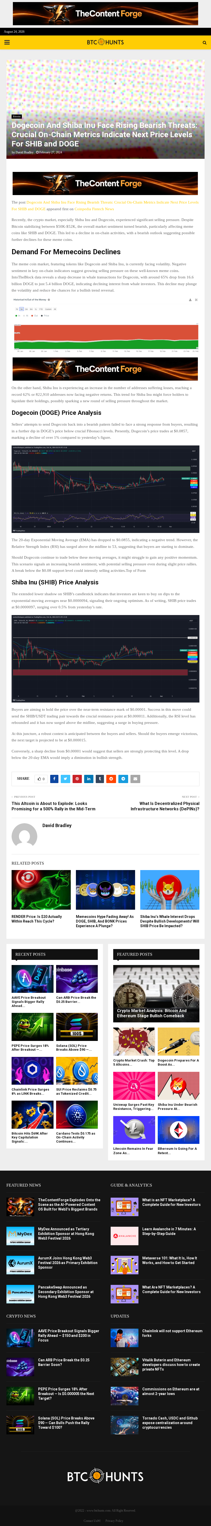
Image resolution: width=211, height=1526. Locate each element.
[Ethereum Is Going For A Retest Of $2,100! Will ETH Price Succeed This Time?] (179, 1130)
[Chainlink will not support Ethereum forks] (124, 1338)
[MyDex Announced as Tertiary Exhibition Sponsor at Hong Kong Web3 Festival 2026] (20, 1236)
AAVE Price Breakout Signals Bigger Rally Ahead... (29, 1001)
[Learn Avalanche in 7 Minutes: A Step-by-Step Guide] (124, 1236)
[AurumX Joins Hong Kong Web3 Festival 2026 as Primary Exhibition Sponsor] (20, 1265)
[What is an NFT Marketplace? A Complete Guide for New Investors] (124, 1207)
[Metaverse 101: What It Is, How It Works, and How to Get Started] (124, 1265)
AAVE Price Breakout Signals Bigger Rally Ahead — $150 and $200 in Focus (68, 1335)
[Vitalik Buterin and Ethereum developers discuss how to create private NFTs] (124, 1367)
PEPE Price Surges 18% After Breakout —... (30, 1048)
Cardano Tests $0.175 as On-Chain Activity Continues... (75, 1137)
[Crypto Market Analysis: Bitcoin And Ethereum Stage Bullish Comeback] (156, 993)
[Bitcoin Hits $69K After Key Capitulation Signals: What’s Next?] (33, 1114)
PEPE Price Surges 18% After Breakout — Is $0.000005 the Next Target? (66, 1393)
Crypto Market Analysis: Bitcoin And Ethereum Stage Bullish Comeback (152, 1013)
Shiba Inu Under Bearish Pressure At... (177, 1107)
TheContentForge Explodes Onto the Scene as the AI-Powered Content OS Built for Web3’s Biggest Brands (69, 1204)
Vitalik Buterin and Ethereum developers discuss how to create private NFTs (171, 1364)
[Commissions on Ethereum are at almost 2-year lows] (124, 1396)
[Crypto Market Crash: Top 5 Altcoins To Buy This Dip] (134, 1041)
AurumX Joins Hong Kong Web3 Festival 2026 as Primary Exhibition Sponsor (68, 1262)
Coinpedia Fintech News (94, 209)
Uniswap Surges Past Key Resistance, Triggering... (133, 1107)
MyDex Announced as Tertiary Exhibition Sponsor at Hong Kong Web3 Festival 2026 (66, 1233)
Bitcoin (17, 116)
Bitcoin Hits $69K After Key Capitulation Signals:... (30, 1137)
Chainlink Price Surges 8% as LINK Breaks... (30, 1091)
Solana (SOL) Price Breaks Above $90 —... (74, 1048)
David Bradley (24, 152)
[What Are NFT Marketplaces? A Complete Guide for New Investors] (124, 1294)
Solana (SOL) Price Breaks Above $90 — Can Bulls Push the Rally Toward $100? (66, 1422)
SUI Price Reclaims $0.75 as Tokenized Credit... (76, 1091)
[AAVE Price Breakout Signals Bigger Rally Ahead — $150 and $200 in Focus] (33, 979)
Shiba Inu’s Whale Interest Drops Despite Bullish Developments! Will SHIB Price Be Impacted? (169, 921)
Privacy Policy (114, 1521)
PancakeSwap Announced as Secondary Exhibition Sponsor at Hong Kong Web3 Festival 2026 (66, 1292)
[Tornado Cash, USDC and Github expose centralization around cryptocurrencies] (124, 1425)
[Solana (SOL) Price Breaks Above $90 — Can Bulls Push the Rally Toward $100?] (77, 1027)
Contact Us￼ (92, 1521)
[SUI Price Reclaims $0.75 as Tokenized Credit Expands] (77, 1071)
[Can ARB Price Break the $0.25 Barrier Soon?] (77, 979)
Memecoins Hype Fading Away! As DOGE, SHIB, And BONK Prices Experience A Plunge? (105, 921)
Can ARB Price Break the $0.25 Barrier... (76, 1000)
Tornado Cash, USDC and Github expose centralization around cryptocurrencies (170, 1422)
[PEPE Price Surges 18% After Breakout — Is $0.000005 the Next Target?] (33, 1027)
